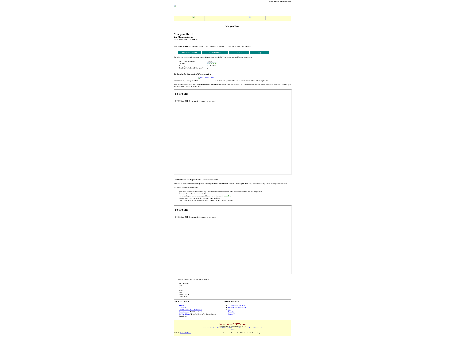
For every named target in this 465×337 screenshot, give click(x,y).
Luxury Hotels (206, 327)
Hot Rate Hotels (184, 312)
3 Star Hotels (227, 327)
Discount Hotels (235, 327)
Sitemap (233, 329)
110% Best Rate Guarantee (236, 305)
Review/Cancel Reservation (237, 307)
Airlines (181, 305)
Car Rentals (182, 307)
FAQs (229, 310)
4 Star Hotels (220, 327)
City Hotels (242, 327)
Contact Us (231, 314)
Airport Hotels (249, 327)
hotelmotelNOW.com (185, 332)
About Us (231, 312)
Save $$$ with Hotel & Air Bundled (190, 310)
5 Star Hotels (213, 327)
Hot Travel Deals (184, 314)
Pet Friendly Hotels (257, 327)
